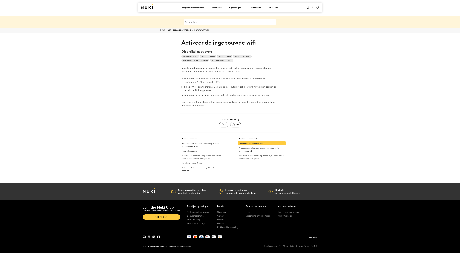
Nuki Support (165, 30)
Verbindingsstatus (189, 150)
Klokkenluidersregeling (227, 227)
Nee (237, 125)
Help (248, 211)
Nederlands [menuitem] (312, 236)
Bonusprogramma (195, 215)
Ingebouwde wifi (201, 30)
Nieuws (220, 223)
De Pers (220, 219)
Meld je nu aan (161, 217)
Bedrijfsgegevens (270, 246)
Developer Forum (302, 246)
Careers (220, 215)
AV (280, 246)
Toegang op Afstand (182, 30)
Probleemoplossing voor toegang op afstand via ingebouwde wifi (200, 145)
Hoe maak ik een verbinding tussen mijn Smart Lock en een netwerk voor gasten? (201, 157)
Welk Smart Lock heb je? (221, 60)
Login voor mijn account (289, 211)
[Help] (308, 7)
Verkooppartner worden (198, 211)
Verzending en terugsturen (258, 215)
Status (292, 246)
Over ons (221, 211)
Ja (226, 125)
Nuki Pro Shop (194, 219)
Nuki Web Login (285, 215)
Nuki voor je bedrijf (196, 223)
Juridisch (314, 246)
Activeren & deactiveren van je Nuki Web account (199, 169)
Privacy (285, 246)
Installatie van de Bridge (192, 163)
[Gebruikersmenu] (312, 7)
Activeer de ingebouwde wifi (251, 143)
